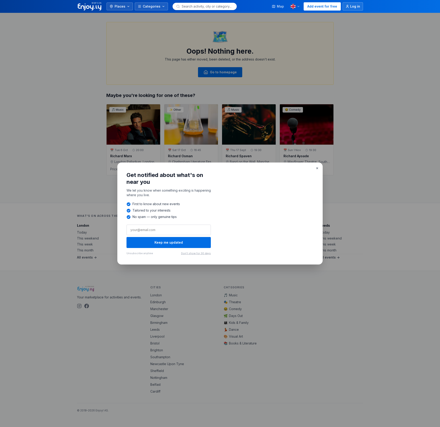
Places (120, 6)
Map (280, 6)
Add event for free (322, 6)
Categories (151, 6)
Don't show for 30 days (196, 253)
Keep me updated (168, 242)
